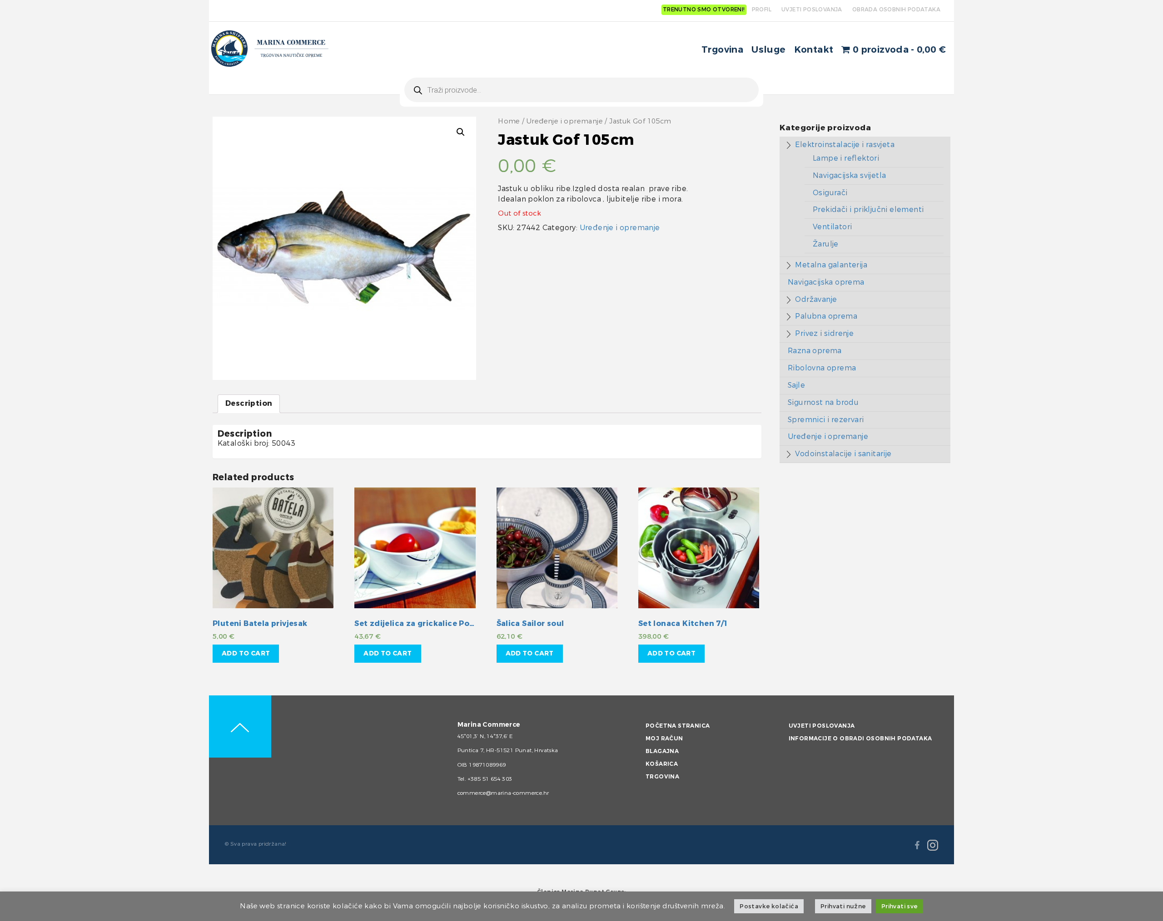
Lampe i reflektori (846, 158)
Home (509, 121)
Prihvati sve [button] (899, 906)
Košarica (662, 764)
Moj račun (664, 738)
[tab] (249, 403)
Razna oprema (815, 350)
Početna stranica (678, 725)
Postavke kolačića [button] (769, 906)
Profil (761, 9)
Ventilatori (832, 226)
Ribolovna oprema (822, 368)
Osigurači (830, 192)
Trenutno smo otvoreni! (704, 9)
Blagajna (662, 751)
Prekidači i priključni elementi (868, 209)
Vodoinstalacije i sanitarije (843, 453)
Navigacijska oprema (826, 282)
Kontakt (814, 50)
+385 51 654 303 (489, 779)
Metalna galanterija (831, 265)
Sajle (796, 385)
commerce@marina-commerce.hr (503, 793)
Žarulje (826, 244)
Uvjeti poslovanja (822, 725)
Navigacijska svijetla (849, 175)
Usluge (768, 50)
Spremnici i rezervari (826, 419)
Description (248, 403)
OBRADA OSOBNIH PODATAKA (896, 9)
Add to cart (246, 653)
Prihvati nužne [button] (843, 906)
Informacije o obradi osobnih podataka (860, 738)
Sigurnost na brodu (823, 402)
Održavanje (816, 299)
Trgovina (722, 50)
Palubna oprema (826, 316)
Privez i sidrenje (824, 333)
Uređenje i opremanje (565, 121)
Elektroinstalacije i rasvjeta (845, 144)
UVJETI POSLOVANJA (811, 9)
